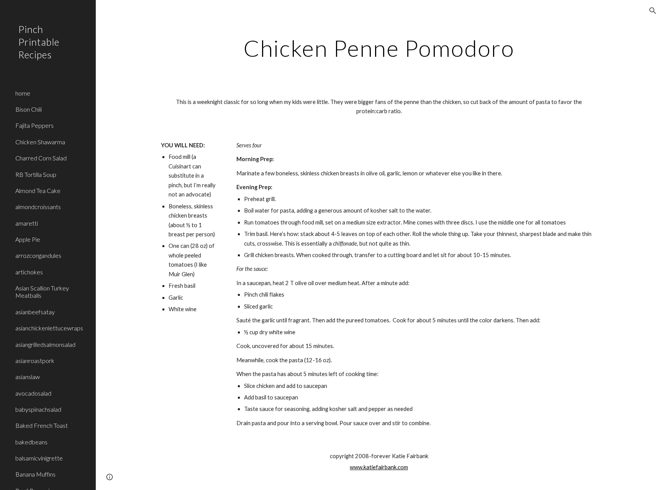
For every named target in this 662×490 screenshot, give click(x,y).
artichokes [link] (29, 272)
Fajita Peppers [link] (34, 125)
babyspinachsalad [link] (38, 409)
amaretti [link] (26, 223)
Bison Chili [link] (28, 109)
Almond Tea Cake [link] (38, 190)
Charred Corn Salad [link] (41, 158)
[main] (379, 48)
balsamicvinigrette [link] (39, 458)
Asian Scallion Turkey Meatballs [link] (42, 291)
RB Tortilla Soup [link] (35, 174)
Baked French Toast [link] (41, 425)
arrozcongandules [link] (38, 255)
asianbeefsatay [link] (35, 311)
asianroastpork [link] (34, 360)
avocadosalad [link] (33, 393)
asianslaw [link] (27, 376)
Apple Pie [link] (27, 239)
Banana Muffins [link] (35, 474)
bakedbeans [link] (31, 441)
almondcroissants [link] (38, 206)
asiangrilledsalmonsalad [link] (45, 344)
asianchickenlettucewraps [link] (49, 328)
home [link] (22, 93)
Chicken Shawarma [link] (40, 141)
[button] (653, 11)
